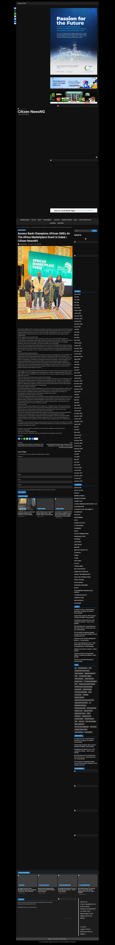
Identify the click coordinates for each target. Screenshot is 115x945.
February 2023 (77, 408)
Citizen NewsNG (31, 111)
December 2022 (78, 413)
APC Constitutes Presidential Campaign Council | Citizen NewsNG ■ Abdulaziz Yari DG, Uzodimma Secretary (85, 634)
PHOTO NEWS (77, 560)
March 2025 (77, 340)
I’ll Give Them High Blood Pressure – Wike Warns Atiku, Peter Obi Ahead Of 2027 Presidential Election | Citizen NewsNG (84, 644)
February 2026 (77, 310)
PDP (76, 721)
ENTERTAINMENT (47, 219)
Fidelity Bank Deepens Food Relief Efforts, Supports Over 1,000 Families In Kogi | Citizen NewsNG (45, 504)
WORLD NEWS (61, 223)
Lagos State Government (81, 702)
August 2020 (77, 451)
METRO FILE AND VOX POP (85, 219)
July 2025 (76, 329)
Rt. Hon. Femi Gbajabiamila (81, 726)
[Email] (15, 16)
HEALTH (75, 219)
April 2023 (76, 402)
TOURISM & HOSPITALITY (80, 595)
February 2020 (77, 467)
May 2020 (76, 459)
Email (19, 479)
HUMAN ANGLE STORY (80, 536)
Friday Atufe (78, 689)
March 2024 (77, 372)
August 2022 (77, 424)
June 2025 (76, 332)
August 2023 (77, 391)
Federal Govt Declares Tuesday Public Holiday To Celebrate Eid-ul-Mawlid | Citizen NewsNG (85, 655)
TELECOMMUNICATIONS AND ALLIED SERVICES (83, 591)
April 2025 (76, 337)
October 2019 (77, 478)
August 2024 (77, 359)
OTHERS (76, 558)
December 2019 (78, 473)
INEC (90, 692)
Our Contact (56, 939)
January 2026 (77, 313)
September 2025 (78, 324)
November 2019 (78, 475)
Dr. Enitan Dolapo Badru (90, 681)
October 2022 (77, 418)
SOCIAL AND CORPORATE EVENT (82, 577)
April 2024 (76, 370)
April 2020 (76, 462)
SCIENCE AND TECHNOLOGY (81, 571)
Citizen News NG (89, 678)
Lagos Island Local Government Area (84, 700)
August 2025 (77, 326)
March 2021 (77, 432)
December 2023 (78, 381)
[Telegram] (15, 19)
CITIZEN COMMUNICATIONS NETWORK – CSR (85, 504)
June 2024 (76, 364)
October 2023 (77, 386)
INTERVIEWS (77, 539)
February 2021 (77, 435)
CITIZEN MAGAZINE (79, 506)
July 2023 (76, 394)
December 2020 (78, 440)
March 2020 (77, 465)
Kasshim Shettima (79, 697)
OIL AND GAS (77, 552)
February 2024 (77, 375)
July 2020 (76, 454)
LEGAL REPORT (78, 544)
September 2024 (78, 356)
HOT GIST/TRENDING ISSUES (81, 533)
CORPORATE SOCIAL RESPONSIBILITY (83, 509)
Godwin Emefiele (87, 689)
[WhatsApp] (15, 13)
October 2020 (77, 446)
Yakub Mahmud (79, 732)
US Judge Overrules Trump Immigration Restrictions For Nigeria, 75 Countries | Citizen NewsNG (84, 611)
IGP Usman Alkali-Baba (81, 692)
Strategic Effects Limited (81, 729)
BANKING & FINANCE (24, 219)
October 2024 (77, 353)
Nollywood (77, 716)
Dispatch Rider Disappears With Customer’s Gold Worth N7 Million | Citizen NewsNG (47, 881)
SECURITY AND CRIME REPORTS (82, 574)
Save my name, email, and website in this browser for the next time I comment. (37, 489)
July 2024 (76, 362)
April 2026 (76, 305)
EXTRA (76, 520)
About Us (50, 939)
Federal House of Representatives (83, 686)
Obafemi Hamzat (86, 716)
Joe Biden (85, 694)
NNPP (88, 713)
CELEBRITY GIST (78, 501)
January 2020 (77, 470)
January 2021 (77, 437)
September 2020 (78, 448)
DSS (76, 684)
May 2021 (76, 427)
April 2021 (76, 429)
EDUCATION (57, 219)
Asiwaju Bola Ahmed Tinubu (82, 670)
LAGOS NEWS (53, 223)
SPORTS (39, 219)
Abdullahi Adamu (82, 668)
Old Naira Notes (79, 718)
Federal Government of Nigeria (87, 684)
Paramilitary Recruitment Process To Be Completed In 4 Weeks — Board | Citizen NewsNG (84, 622)
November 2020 (78, 443)
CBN (76, 676)
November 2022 (78, 416)
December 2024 (78, 348)
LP (90, 702)
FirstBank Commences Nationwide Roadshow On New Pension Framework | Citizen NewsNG (26, 504)
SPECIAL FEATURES (79, 579)
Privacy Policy (63, 939)
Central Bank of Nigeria (85, 676)
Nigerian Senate (88, 710)
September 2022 (78, 421)
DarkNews (66, 941)
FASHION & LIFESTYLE (79, 523)
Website (20, 484)
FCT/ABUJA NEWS (78, 525)
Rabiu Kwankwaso (79, 724)
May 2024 (76, 367)
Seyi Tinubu (93, 726)
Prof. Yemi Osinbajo (91, 721)
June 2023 (76, 397)
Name (19, 474)
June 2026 (76, 299)
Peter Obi (81, 721)
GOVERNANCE (77, 528)
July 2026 (76, 297)
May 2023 (76, 400)
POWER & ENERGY (78, 566)
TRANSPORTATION (79, 597)
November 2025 (78, 318)
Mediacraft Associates (80, 705)
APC (90, 668)
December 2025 (78, 316)
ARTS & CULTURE (78, 490)
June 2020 (76, 456)
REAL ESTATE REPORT (79, 569)
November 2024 (78, 351)
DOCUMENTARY (78, 512)
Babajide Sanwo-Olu (90, 673)
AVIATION (76, 493)
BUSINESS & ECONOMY (67, 219)
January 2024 (77, 378)
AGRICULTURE (77, 487)
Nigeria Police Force (80, 713)
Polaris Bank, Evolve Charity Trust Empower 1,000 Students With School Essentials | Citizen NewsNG (30, 444)
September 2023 (78, 389)
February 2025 (77, 343)
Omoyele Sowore (89, 718)
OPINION (76, 555)
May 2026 (76, 302)
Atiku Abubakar (79, 673)
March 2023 (77, 405)
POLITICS (33, 219)
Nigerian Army (78, 710)
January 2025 (77, 345)
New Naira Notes (91, 708)
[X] (15, 11)
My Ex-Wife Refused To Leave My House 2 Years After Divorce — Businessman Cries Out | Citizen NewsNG (85, 628)
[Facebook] (15, 8)
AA (75, 668)
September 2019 (78, 481)
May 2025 (76, 335)
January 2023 (77, 410)
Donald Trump (78, 681)
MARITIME (76, 547)
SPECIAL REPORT (78, 582)
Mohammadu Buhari (80, 708)
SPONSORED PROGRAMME (81, 585)
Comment (20, 456)
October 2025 (77, 321)
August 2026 (77, 294)
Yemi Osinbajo (88, 732)
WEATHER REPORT (79, 600)
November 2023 (78, 383)
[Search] (95, 221)
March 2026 (77, 307)
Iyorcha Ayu (78, 694)
